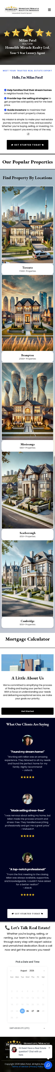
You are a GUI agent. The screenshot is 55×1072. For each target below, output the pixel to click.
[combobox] (27, 1028)
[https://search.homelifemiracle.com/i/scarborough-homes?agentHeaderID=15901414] (27, 490)
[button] (49, 10)
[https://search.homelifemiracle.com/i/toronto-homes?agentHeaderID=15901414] (27, 225)
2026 (31, 970)
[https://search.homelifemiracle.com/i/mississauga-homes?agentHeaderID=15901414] (27, 401)
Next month (44, 971)
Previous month (10, 971)
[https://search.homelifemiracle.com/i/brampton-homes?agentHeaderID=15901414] (27, 313)
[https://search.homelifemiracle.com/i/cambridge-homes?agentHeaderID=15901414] (27, 578)
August (23, 970)
